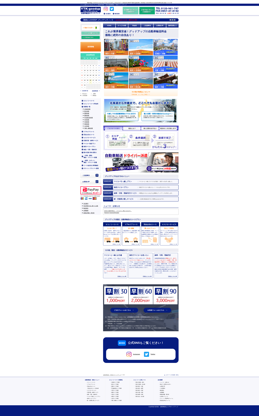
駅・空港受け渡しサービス (93, 400)
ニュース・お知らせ (164, 382)
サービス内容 (122, 25)
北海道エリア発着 (115, 382)
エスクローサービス (90, 137)
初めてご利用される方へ (165, 384)
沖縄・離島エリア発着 (116, 400)
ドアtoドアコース (89, 131)
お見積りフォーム (164, 396)
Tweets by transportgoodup (111, 212)
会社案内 (108, 13)
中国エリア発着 (114, 394)
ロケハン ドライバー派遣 (91, 168)
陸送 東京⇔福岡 (139, 388)
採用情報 (91, 47)
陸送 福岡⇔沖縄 (139, 394)
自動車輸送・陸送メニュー (92, 380)
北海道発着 (87, 109)
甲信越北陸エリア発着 (116, 388)
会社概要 (160, 380)
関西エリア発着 (114, 392)
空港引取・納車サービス (91, 140)
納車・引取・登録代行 (92, 394)
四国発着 (86, 124)
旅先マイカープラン (90, 146)
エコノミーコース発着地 (116, 380)
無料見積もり (172, 25)
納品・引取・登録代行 (90, 149)
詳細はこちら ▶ (122, 276)
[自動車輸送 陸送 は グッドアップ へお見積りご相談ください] (131, 13)
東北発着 (86, 111)
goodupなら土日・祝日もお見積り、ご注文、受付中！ (134, 20)
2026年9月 (95, 91)
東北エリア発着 (114, 384)
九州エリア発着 (114, 398)
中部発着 (86, 119)
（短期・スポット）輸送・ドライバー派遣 (90, 161)
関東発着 (86, 113)
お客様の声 (159, 25)
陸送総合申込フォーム (165, 400)
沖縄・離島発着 (88, 128)
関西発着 (86, 115)
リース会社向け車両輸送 (91, 165)
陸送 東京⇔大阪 (139, 386)
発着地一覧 (87, 106)
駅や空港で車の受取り (90, 152)
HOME (109, 25)
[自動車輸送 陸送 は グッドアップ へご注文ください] (147, 13)
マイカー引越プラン (90, 143)
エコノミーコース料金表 (91, 103)
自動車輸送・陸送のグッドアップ (90, 10)
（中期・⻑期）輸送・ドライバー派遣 (90, 156)
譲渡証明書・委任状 (88, 213)
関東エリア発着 (114, 386)
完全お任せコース (89, 134)
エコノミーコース (89, 100)
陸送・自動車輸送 (161, 406)
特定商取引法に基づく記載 (90, 206)
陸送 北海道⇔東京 (140, 382)
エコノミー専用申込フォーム (166, 398)
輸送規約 (117, 13)
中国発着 (86, 122)
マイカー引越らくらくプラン (93, 396)
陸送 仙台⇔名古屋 (140, 396)
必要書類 (85, 210)
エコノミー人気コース (139, 380)
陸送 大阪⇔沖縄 (139, 392)
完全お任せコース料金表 (93, 388)
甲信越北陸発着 (88, 117)
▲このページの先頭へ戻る (171, 375)
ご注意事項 (147, 25)
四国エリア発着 (114, 396)
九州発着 (86, 126)
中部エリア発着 (114, 390)
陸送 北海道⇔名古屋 (140, 384)
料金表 (134, 25)
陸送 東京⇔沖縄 (139, 390)
